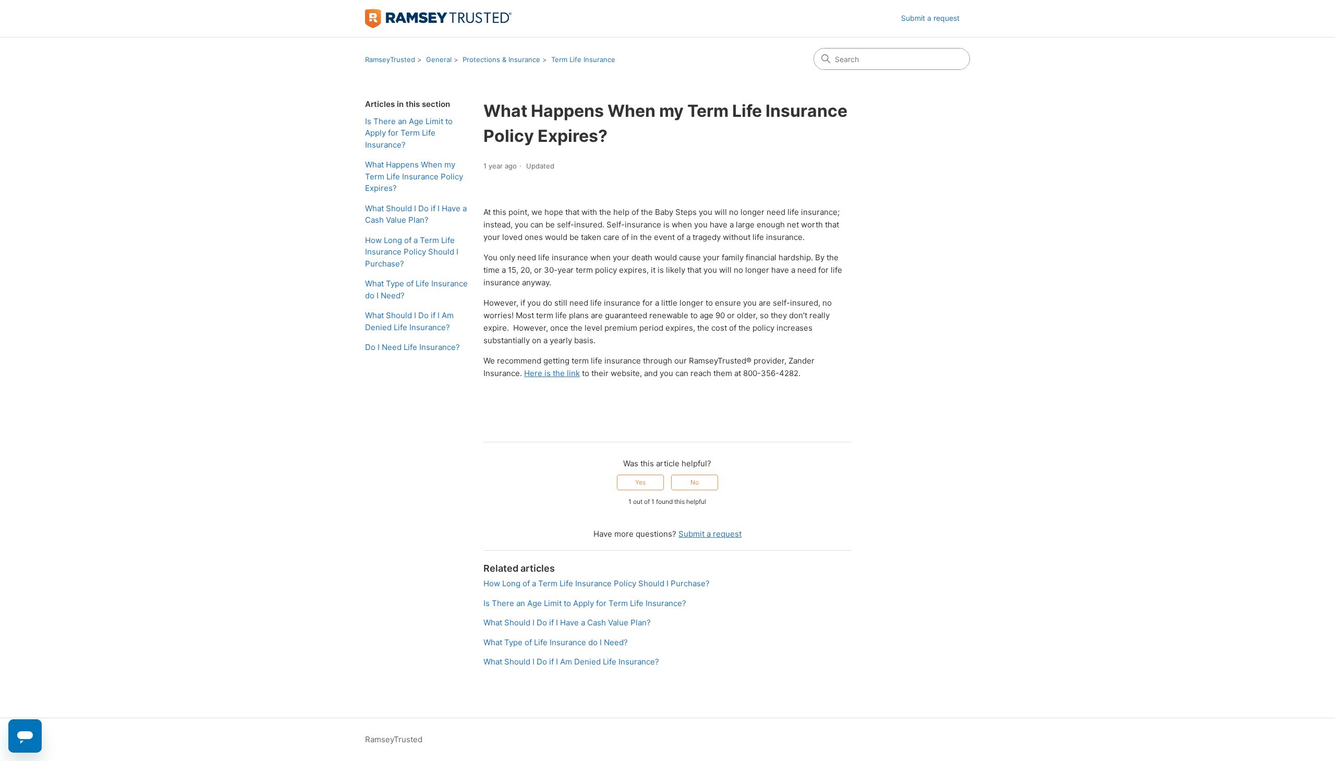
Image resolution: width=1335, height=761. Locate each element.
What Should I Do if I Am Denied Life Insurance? (409, 321)
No (694, 482)
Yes (640, 482)
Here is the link (552, 373)
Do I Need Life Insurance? (412, 347)
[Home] (438, 18)
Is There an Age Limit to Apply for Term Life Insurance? (409, 133)
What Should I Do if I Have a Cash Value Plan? (416, 214)
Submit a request (930, 18)
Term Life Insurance (583, 59)
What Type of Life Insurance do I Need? (416, 289)
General (439, 59)
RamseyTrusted (390, 59)
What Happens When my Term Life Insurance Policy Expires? (414, 176)
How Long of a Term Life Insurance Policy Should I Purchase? (411, 252)
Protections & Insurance (501, 59)
